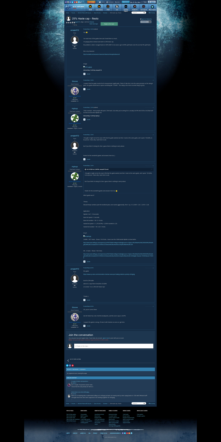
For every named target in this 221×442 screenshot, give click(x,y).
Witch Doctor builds (113, 422)
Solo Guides (97, 422)
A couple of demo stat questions (79, 381)
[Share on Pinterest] (72, 365)
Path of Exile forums (71, 421)
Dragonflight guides (85, 419)
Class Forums (98, 13)
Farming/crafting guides (114, 426)
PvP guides (83, 417)
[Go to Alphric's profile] (69, 385)
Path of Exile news (70, 417)
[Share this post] (153, 29)
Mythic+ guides (84, 416)
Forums (74, 13)
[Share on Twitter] (67, 365)
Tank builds (125, 414)
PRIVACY (95, 433)
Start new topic (94, 24)
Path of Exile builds (71, 416)
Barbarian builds (113, 414)
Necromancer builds (114, 421)
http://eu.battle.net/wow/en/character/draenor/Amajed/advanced (101, 54)
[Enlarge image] (87, 32)
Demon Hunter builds (114, 417)
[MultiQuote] (84, 74)
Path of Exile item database (73, 419)
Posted (88, 29)
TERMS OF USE (103, 433)
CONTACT (75, 433)
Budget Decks (98, 417)
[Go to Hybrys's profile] (75, 118)
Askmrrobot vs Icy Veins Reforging (80, 392)
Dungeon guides (141, 416)
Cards (96, 424)
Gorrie (74, 394)
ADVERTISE (83, 433)
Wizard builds (112, 424)
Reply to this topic (109, 24)
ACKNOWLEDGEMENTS (115, 433)
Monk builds (112, 419)
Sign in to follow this (146, 19)
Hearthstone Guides (99, 421)
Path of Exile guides (71, 414)
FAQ (89, 433)
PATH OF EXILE (69, 410)
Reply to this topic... (83, 346)
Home (68, 13)
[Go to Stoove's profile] (75, 91)
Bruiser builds (126, 416)
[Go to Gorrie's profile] (69, 395)
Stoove (75, 81)
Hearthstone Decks (99, 414)
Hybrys (75, 108)
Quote (88, 74)
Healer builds (126, 421)
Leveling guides (84, 422)
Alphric (74, 383)
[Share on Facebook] (70, 365)
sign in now (106, 338)
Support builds (126, 422)
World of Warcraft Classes (85, 13)
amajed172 (77, 22)
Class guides (84, 414)
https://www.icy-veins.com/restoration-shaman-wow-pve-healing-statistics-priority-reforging (109, 274)
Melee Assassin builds (128, 419)
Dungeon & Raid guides (86, 421)
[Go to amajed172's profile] (68, 18)
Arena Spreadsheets (100, 419)
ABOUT (68, 433)
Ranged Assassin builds (128, 417)
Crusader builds (113, 416)
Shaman (106, 13)
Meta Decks (97, 416)
